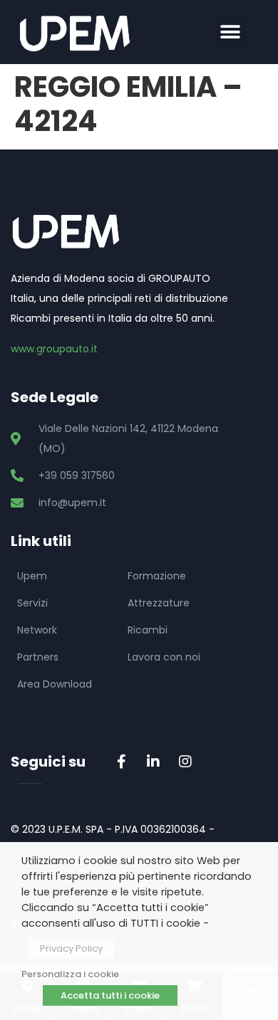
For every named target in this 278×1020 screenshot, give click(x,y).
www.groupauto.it (54, 349)
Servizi (32, 603)
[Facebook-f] (121, 761)
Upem (32, 576)
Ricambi (148, 630)
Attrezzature (159, 603)
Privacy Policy (71, 948)
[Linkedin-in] (153, 761)
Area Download (54, 684)
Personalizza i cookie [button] (70, 974)
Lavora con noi (164, 657)
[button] (230, 32)
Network (37, 630)
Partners (37, 657)
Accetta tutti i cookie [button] (110, 995)
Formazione (157, 576)
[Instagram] (185, 761)
